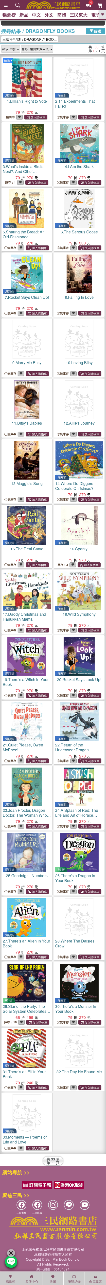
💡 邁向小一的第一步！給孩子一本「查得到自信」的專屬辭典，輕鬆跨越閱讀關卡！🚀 (97, 23)
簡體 (61, 15)
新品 (23, 15)
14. (74, 486)
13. (27, 483)
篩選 (97, 30)
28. (74, 943)
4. (79, 166)
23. (25, 815)
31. (24, 1074)
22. (72, 747)
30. (75, 1008)
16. (79, 549)
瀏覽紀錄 (74, 1281)
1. (27, 101)
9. (26, 362)
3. (25, 174)
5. (24, 236)
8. (79, 297)
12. (79, 423)
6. (79, 232)
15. (26, 549)
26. (75, 878)
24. (76, 815)
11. (27, 423)
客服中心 (31, 1281)
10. (79, 362)
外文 (49, 15)
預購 (7, 60)
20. (79, 679)
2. (75, 103)
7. (27, 297)
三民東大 (79, 15)
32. (79, 1071)
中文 (36, 15)
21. (23, 747)
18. (79, 614)
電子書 (98, 15)
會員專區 (95, 1281)
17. (24, 616)
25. (27, 875)
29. (25, 1013)
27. (26, 943)
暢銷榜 (9, 15)
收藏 (53, 1281)
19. (26, 682)
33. (25, 1139)
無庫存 (64, 117)
